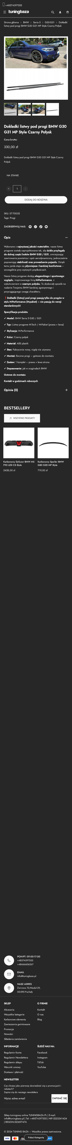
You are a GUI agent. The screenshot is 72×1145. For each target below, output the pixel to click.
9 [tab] (59, 943)
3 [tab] (24, 943)
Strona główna (11, 22)
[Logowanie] (60, 12)
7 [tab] (48, 943)
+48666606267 (25, 964)
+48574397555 (13, 5)
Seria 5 (37, 22)
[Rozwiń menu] (5, 12)
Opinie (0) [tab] (11, 390)
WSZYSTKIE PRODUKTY (24, 418)
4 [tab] (30, 943)
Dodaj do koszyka (36, 199)
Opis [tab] (7, 237)
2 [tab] (18, 943)
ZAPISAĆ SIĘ (59, 1098)
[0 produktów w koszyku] (67, 12)
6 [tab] (42, 943)
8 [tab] (53, 943)
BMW (26, 22)
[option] (24, 109)
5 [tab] (36, 943)
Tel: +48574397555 (36, 1118)
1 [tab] (12, 943)
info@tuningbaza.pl (26, 976)
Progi (12, 218)
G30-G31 (49, 22)
